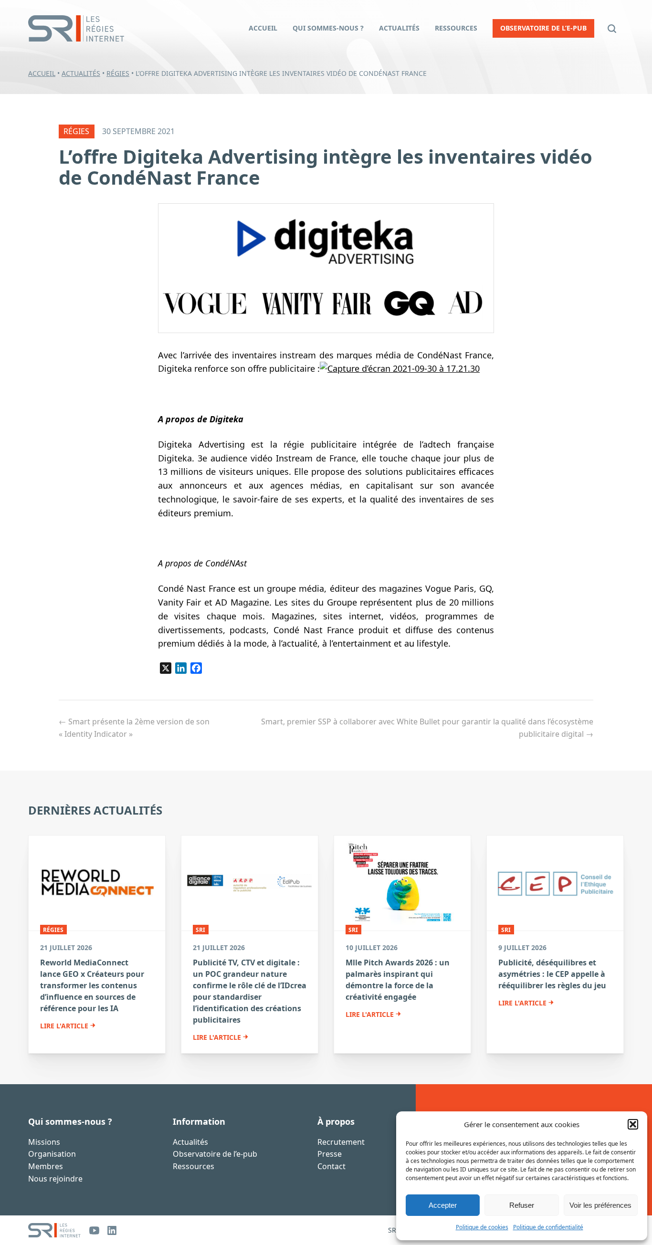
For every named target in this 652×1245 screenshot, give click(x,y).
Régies (117, 73)
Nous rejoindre (55, 1178)
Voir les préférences (600, 1205)
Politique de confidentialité (548, 1227)
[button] (633, 1124)
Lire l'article (64, 1026)
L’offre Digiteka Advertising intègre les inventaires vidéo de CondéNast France (325, 166)
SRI (200, 930)
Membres (45, 1166)
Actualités (81, 73)
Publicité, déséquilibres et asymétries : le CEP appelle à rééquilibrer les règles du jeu (552, 974)
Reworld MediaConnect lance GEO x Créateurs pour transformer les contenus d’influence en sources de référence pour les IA (92, 985)
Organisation (52, 1154)
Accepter (443, 1205)
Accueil (41, 73)
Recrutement (341, 1142)
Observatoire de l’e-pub (215, 1154)
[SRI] (54, 1230)
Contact (331, 1166)
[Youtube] (94, 1230)
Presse (329, 1154)
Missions (44, 1142)
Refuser (521, 1205)
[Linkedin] (112, 1230)
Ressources (193, 1166)
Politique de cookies (482, 1227)
